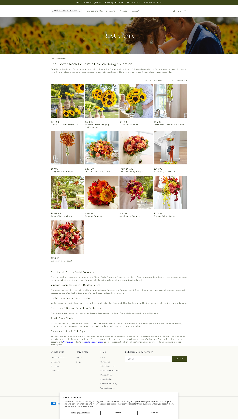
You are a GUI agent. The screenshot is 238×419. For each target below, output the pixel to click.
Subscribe (180, 359)
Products (55, 366)
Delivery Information (109, 370)
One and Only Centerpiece (97, 171)
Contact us (68, 342)
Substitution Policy (108, 384)
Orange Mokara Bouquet (62, 171)
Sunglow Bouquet (93, 216)
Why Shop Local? (108, 366)
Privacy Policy (87, 406)
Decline (154, 413)
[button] (111, 11)
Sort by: (148, 80)
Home (53, 59)
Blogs (78, 362)
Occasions (55, 362)
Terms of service (107, 388)
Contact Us (105, 362)
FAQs (102, 357)
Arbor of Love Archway (61, 216)
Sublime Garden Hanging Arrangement (97, 126)
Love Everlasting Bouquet (131, 171)
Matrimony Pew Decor (164, 171)
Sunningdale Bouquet (129, 216)
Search (79, 357)
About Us (55, 370)
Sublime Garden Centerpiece (64, 125)
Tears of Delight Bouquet (165, 216)
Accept (118, 413)
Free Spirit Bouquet (128, 125)
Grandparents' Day (59, 357)
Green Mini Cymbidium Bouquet (169, 125)
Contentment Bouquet (61, 261)
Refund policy (106, 379)
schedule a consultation (93, 342)
